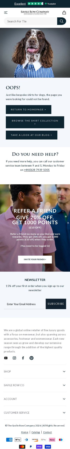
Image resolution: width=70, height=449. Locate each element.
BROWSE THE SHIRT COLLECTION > (35, 122)
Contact (47, 432)
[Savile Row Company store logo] (35, 12)
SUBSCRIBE (56, 303)
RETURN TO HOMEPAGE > (28, 109)
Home (24, 432)
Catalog (36, 432)
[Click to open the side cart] (64, 12)
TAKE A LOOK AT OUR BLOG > (31, 135)
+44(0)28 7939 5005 (37, 169)
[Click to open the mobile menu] (6, 12)
